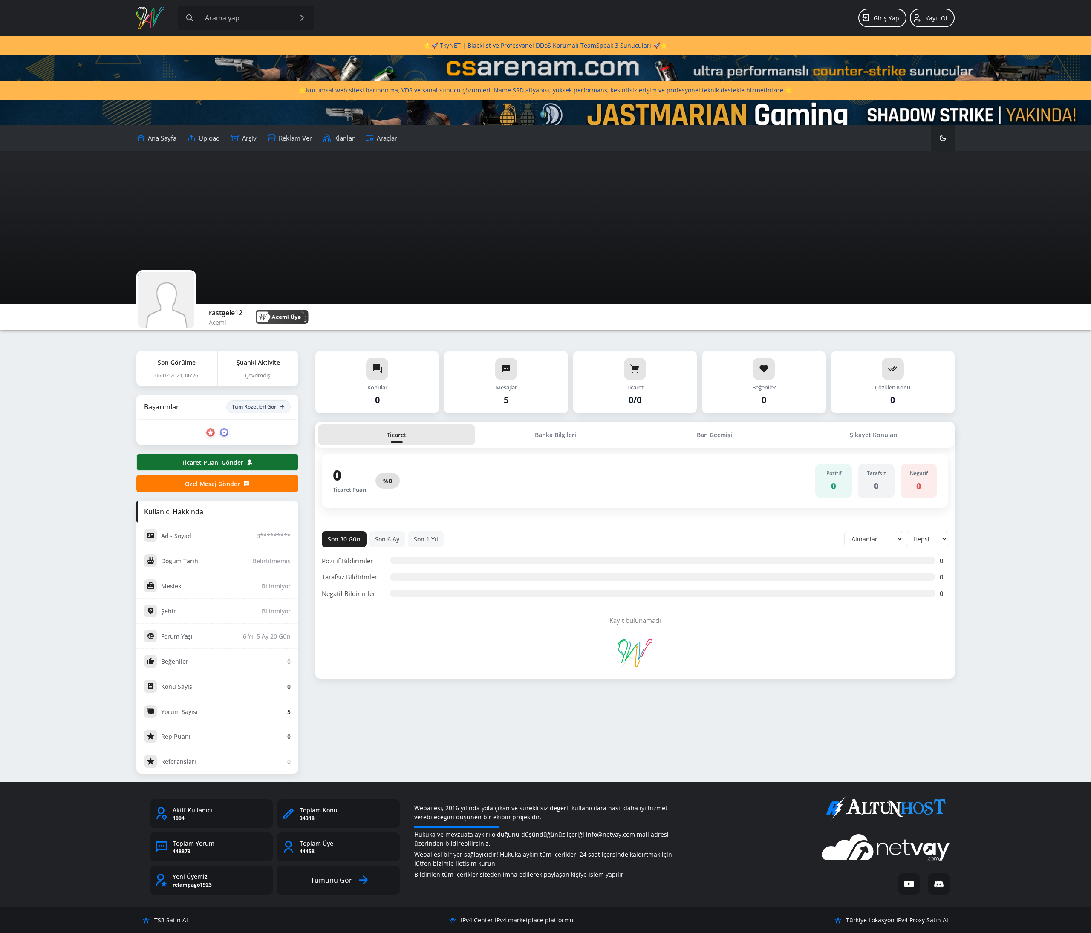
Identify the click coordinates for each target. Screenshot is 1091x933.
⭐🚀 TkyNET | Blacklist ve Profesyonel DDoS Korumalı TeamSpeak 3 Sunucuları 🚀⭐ (545, 45)
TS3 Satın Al (171, 920)
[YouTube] (909, 884)
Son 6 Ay (387, 539)
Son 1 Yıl (426, 539)
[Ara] (302, 17)
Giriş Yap (886, 18)
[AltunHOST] (886, 808)
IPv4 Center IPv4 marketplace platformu (517, 920)
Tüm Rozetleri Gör (254, 406)
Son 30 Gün (344, 539)
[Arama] (189, 17)
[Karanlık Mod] (943, 138)
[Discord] (939, 884)
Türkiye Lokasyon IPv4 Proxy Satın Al (897, 920)
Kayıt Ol (936, 18)
